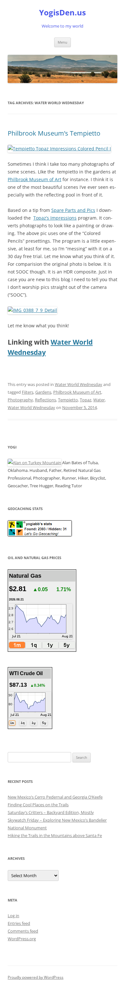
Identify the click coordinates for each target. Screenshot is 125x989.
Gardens (43, 392)
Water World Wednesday (78, 384)
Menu (62, 42)
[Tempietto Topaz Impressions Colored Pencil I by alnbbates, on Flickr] (59, 149)
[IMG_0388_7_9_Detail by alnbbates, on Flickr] (32, 310)
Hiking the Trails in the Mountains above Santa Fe (55, 835)
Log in (13, 915)
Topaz (85, 400)
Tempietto (68, 400)
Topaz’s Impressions (55, 218)
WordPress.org (22, 939)
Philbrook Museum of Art (34, 179)
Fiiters (27, 392)
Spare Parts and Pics (73, 210)
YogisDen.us (62, 13)
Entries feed (19, 923)
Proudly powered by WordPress (35, 977)
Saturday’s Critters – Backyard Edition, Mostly (51, 812)
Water (99, 400)
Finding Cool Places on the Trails (38, 805)
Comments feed (23, 931)
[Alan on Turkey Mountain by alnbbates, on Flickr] (34, 462)
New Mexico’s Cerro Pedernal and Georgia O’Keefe (55, 797)
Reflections (45, 400)
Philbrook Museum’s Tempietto (54, 133)
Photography (20, 400)
